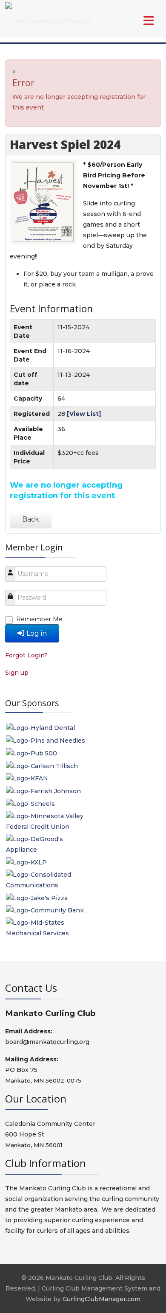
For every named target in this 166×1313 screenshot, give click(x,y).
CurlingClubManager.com (101, 1299)
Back (30, 519)
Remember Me (39, 619)
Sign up (17, 672)
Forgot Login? (26, 655)
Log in (36, 633)
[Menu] (131, 21)
